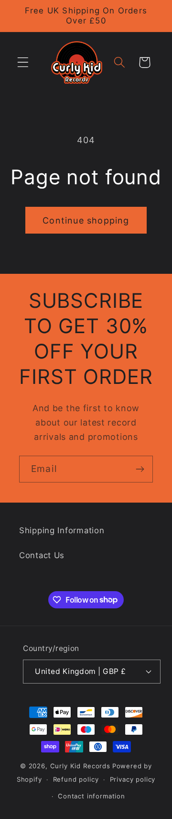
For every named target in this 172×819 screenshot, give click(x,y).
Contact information (91, 796)
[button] (23, 62)
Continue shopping (86, 220)
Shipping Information (61, 530)
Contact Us (41, 555)
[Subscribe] (139, 469)
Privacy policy (133, 779)
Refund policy (76, 779)
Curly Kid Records (80, 766)
